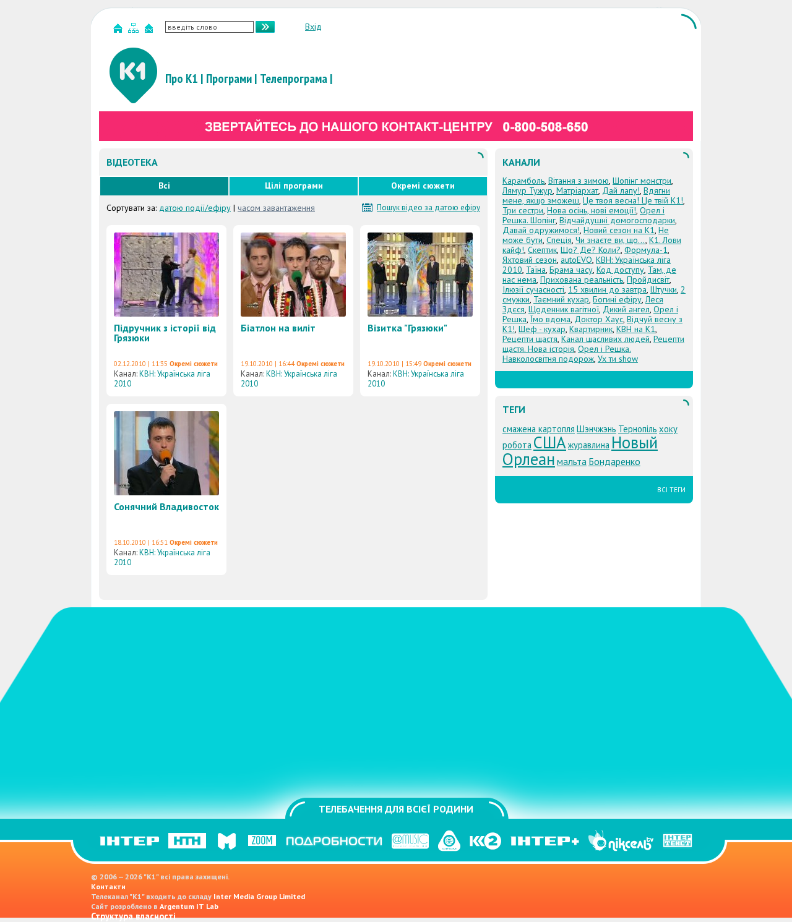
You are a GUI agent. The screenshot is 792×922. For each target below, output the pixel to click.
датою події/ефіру (195, 207)
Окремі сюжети (423, 185)
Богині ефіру (617, 299)
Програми (229, 78)
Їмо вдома (550, 319)
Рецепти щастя (529, 338)
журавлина (588, 445)
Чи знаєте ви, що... (610, 239)
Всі (164, 185)
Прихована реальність (581, 279)
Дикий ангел (626, 309)
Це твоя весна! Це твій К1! (633, 200)
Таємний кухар (561, 299)
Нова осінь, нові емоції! (591, 210)
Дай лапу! (621, 190)
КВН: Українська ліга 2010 (162, 379)
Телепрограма (293, 78)
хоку (668, 429)
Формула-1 (646, 249)
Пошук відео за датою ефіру (428, 208)
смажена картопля (538, 429)
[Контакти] (150, 31)
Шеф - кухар (542, 329)
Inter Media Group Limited (259, 896)
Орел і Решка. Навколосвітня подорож (566, 353)
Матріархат (577, 190)
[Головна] (119, 31)
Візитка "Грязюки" (407, 328)
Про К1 (181, 78)
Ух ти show (618, 358)
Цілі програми (294, 185)
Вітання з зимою (578, 180)
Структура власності (133, 916)
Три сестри (522, 210)
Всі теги (671, 489)
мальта (572, 461)
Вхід (313, 26)
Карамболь (523, 180)
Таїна (536, 269)
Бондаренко (614, 461)
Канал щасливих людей (605, 338)
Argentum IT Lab (189, 906)
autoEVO (576, 259)
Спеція (559, 239)
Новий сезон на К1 (619, 230)
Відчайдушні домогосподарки (617, 220)
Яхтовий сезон (529, 259)
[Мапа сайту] (135, 31)
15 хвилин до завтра (607, 289)
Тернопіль (637, 429)
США (549, 442)
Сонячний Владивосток (166, 506)
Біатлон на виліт (278, 328)
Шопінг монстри (642, 180)
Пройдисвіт (648, 279)
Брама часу (571, 269)
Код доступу (620, 269)
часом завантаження (276, 207)
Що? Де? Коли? (591, 249)
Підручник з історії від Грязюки (165, 333)
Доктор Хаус (598, 319)
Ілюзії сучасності (533, 289)
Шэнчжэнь (596, 429)
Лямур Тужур (527, 190)
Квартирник (591, 329)
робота (517, 445)
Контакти (108, 886)
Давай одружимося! (541, 230)
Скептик (542, 249)
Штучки (663, 289)
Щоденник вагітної (563, 309)
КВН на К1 (635, 329)
